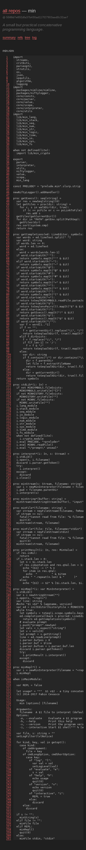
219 (8, 712)
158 (8, 528)
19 (7, 111)
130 (8, 444)
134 (8, 456)
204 (8, 667)
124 (8, 426)
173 (8, 573)
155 (8, 519)
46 (7, 192)
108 (8, 378)
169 (8, 561)
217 (8, 706)
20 (7, 114)
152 (8, 510)
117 (8, 405)
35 (7, 159)
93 (7, 333)
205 (8, 670)
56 (7, 222)
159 (8, 531)
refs (20, 37)
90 (7, 324)
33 (7, 153)
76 (7, 282)
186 (8, 613)
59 (7, 231)
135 (8, 459)
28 (7, 138)
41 (7, 177)
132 (8, 450)
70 (7, 264)
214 (8, 697)
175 (8, 579)
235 (8, 760)
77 (7, 285)
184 (8, 607)
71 (7, 267)
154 (8, 516)
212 (8, 691)
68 (7, 258)
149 (8, 501)
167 (8, 555)
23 (7, 123)
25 (7, 129)
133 (8, 453)
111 (8, 387)
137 (8, 465)
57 (7, 225)
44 (7, 186)
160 (8, 534)
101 (8, 357)
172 (8, 570)
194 (8, 637)
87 (7, 315)
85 (7, 309)
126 (8, 432)
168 (8, 558)
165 (8, 549)
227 (8, 736)
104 (8, 366)
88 (7, 318)
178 (8, 589)
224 (8, 727)
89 (7, 321)
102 (8, 360)
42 (7, 180)
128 (8, 438)
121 (8, 417)
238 (8, 769)
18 (7, 108)
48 (7, 198)
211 (8, 688)
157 (8, 525)
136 (8, 462)
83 (7, 303)
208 (8, 679)
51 (7, 207)
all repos (11, 10)
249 (8, 802)
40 (7, 174)
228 (8, 739)
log (34, 37)
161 (8, 537)
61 (7, 237)
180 (8, 595)
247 (8, 796)
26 (7, 132)
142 (8, 480)
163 (8, 543)
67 (7, 255)
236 (8, 763)
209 (8, 682)
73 (7, 273)
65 (7, 249)
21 (7, 117)
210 (8, 685)
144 (8, 486)
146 (8, 492)
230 (8, 745)
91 (7, 327)
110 (8, 384)
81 (7, 297)
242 (8, 781)
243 (8, 784)
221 (8, 718)
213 (8, 694)
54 (7, 216)
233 (8, 754)
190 (8, 625)
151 (8, 507)
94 (7, 336)
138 (8, 468)
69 (7, 261)
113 (8, 393)
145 (8, 489)
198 (8, 649)
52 (7, 210)
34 (7, 156)
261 (8, 838)
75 (7, 279)
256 (8, 823)
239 (8, 772)
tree (27, 37)
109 (8, 381)
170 (8, 564)
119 (8, 411)
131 (8, 447)
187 (8, 616)
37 (7, 165)
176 (8, 583)
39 (7, 171)
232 (8, 751)
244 (8, 787)
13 (7, 93)
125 (8, 429)
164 (8, 546)
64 (7, 246)
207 (8, 676)
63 (7, 243)
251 (8, 808)
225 (8, 730)
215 (8, 700)
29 (7, 141)
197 (8, 646)
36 (7, 162)
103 (8, 363)
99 (7, 351)
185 (8, 610)
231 (8, 748)
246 (8, 793)
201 (8, 658)
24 (7, 126)
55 (7, 219)
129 (8, 441)
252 (8, 811)
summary (9, 37)
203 (8, 664)
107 (8, 375)
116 (8, 402)
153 (8, 513)
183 (8, 604)
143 (8, 483)
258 (8, 829)
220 (8, 715)
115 (8, 399)
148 (8, 498)
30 (7, 144)
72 (7, 270)
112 (8, 390)
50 (7, 204)
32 (7, 150)
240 (8, 775)
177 (8, 586)
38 (7, 168)
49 (7, 201)
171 (8, 567)
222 (8, 721)
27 (7, 135)
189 (8, 622)
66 (7, 252)
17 (7, 105)
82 (7, 300)
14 (7, 96)
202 (8, 661)
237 (8, 766)
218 (8, 709)
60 (7, 234)
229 (8, 742)
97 (7, 345)
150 (8, 504)
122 (8, 420)
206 (8, 673)
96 (7, 342)
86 (7, 312)
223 (8, 724)
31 (7, 147)
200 (8, 655)
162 (8, 540)
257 (8, 826)
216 (8, 703)
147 (8, 495)
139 (8, 471)
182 (8, 601)
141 (8, 477)
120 (8, 414)
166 (8, 552)
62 (7, 240)
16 (7, 102)
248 (8, 799)
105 (8, 369)
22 (7, 120)
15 (7, 99)
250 (8, 805)
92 (7, 330)
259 (8, 832)
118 (8, 408)
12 (7, 90)
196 (8, 643)
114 (8, 396)
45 (7, 189)
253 (8, 814)
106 (8, 372)
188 (8, 619)
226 (8, 733)
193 (8, 634)
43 (7, 183)
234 (8, 757)
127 (8, 435)
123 (8, 423)
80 (7, 294)
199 (8, 652)
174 (8, 576)
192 (8, 631)
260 (8, 835)
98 (7, 348)
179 (8, 592)
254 (8, 817)
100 (8, 354)
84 (7, 306)
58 (7, 228)
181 (8, 598)
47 (7, 195)
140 (8, 474)
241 (8, 778)
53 (7, 213)
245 (8, 790)
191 (8, 628)
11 (7, 87)
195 (8, 640)
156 (8, 522)
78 (7, 288)
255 (8, 820)
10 (7, 84)
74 (7, 276)
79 (7, 291)
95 (7, 339)
